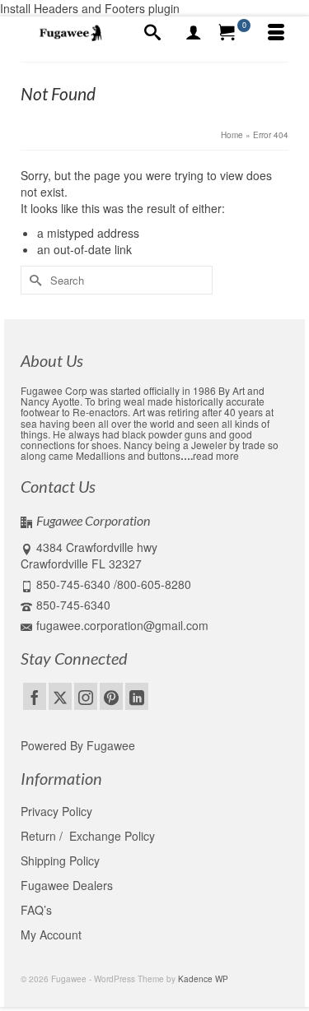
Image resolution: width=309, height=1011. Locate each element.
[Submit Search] (33, 280)
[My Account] (193, 32)
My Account (51, 934)
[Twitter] (60, 696)
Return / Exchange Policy (88, 836)
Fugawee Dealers (68, 885)
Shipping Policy (60, 860)
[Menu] (276, 32)
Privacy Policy (56, 811)
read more (216, 455)
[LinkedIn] (136, 696)
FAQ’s (36, 910)
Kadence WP (203, 979)
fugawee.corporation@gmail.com (122, 625)
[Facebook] (34, 696)
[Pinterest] (111, 696)
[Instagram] (85, 696)
